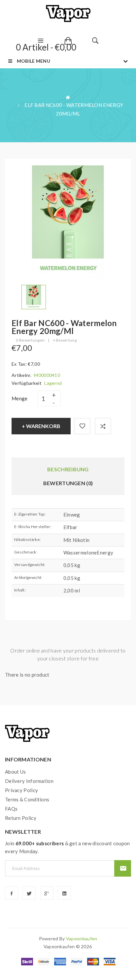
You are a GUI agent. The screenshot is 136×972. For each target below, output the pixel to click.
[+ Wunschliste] (82, 426)
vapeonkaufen (81, 938)
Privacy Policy (21, 790)
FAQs (11, 809)
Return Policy (20, 818)
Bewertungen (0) (68, 483)
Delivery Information (29, 781)
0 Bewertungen (30, 340)
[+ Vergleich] (103, 426)
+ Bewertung (65, 340)
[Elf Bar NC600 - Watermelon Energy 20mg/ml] (33, 296)
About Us (15, 772)
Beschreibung (68, 469)
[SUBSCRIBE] (122, 868)
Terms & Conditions (27, 799)
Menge (20, 398)
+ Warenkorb (41, 426)
